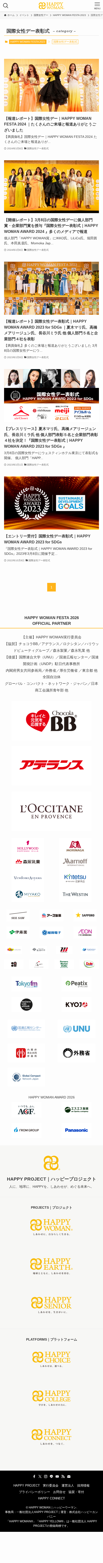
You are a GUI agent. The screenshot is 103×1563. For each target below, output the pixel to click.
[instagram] (46, 1476)
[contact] (69, 1476)
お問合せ (59, 1492)
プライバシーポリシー (34, 1492)
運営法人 (68, 1485)
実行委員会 (50, 1485)
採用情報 (83, 1485)
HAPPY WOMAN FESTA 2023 (27, 41)
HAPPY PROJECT (26, 1485)
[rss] (63, 1476)
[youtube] (57, 1476)
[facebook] (34, 1476)
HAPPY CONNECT (51, 1498)
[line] (51, 1476)
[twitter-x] (40, 1476)
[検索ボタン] (5, 5)
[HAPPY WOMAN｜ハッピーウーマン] (51, 5)
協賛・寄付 (76, 1492)
